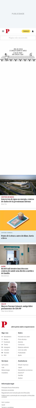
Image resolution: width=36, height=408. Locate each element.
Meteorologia (6, 370)
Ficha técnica (22, 339)
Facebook (6, 342)
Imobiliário (5, 372)
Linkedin (6, 350)
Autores (20, 342)
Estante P (21, 372)
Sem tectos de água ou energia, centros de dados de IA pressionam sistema (17, 200)
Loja (3, 367)
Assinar (20, 378)
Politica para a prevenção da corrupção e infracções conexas (18, 396)
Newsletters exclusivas (25, 370)
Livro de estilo (22, 350)
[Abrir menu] (3, 31)
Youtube (6, 352)
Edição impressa (23, 365)
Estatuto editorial (23, 347)
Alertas (5, 339)
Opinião (20, 375)
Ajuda (20, 355)
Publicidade (21, 352)
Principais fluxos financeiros (10, 387)
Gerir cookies (6, 402)
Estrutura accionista (8, 390)
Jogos (20, 367)
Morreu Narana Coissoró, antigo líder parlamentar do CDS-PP (17, 307)
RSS (4, 355)
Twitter (5, 344)
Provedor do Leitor (24, 336)
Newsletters (7, 336)
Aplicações (5, 365)
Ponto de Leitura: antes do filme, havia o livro (17, 237)
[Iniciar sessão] (32, 31)
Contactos (21, 344)
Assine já (26, 31)
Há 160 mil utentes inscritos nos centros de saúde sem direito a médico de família (17, 271)
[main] (18, 174)
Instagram (6, 347)
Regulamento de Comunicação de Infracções (16, 393)
